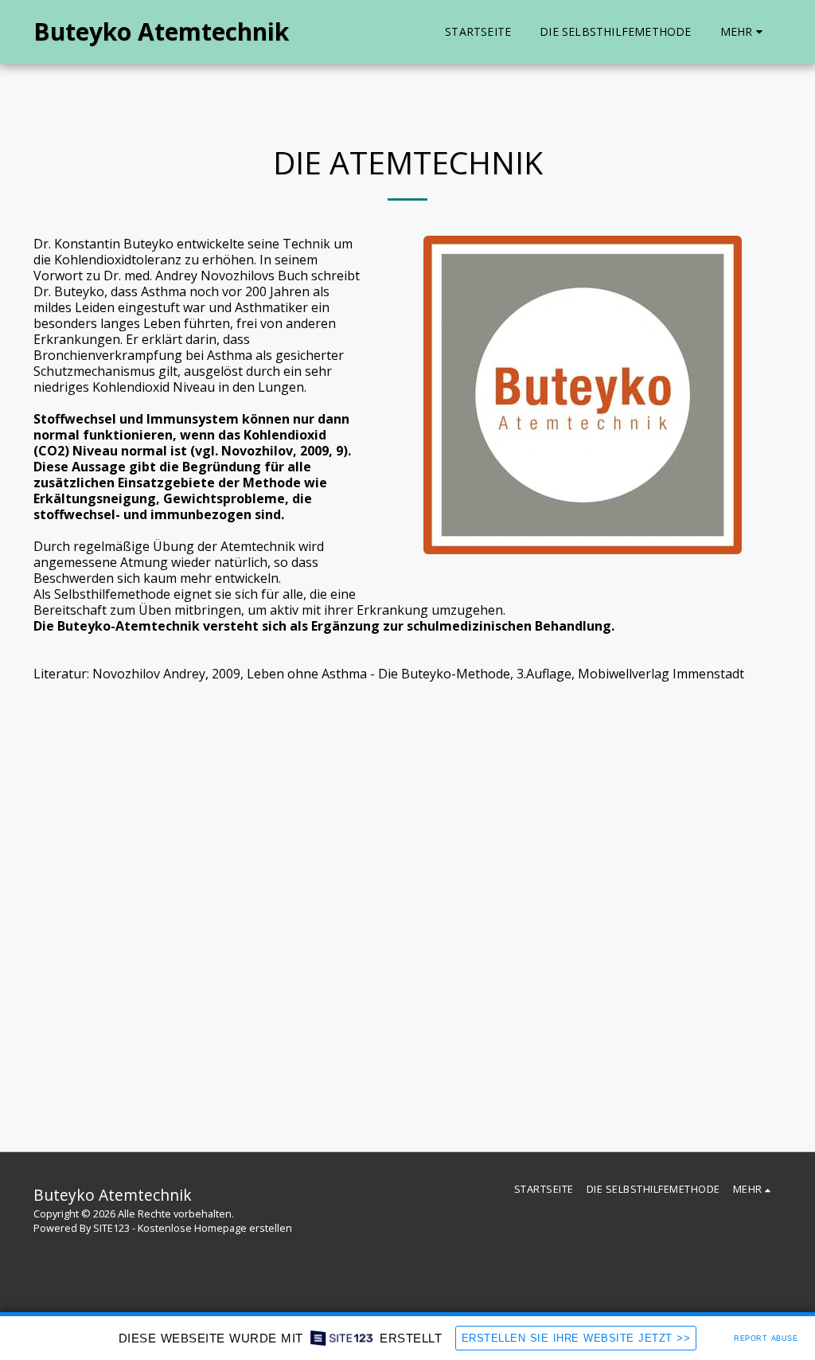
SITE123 (111, 1228)
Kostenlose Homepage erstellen (215, 1228)
